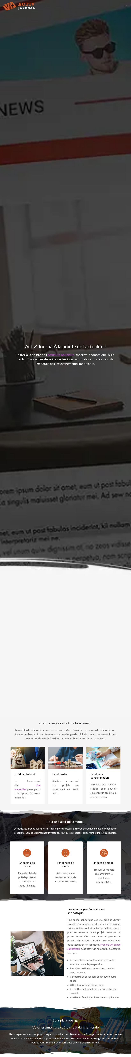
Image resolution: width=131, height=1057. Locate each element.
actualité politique (61, 355)
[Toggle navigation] (125, 6)
